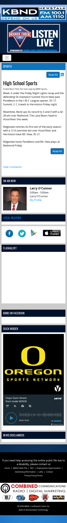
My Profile (36, 200)
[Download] (22, 406)
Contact (49, 472)
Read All (53, 74)
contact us (44, 464)
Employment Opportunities (49, 468)
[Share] (7, 406)
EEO (32, 468)
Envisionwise (31, 510)
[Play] (11, 418)
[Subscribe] (15, 406)
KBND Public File (20, 468)
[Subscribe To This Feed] (62, 74)
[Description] (30, 406)
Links (41, 472)
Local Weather (12, 218)
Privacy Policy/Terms (33, 475)
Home (7, 468)
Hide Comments (12, 167)
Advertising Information (25, 472)
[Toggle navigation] (6, 58)
